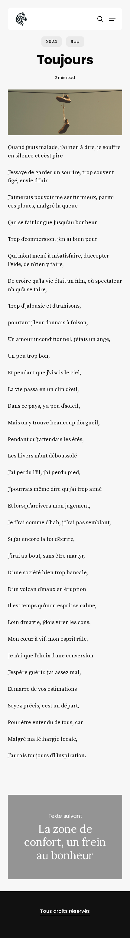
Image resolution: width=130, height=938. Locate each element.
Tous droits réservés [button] (65, 911)
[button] (112, 19)
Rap (75, 42)
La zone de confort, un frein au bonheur (65, 837)
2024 (51, 42)
